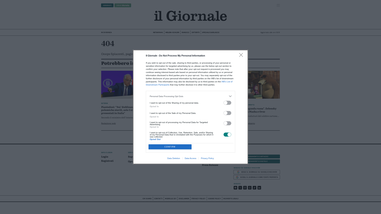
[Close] (242, 56)
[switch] (227, 103)
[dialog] (190, 107)
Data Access (190, 158)
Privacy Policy (207, 158)
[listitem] (190, 96)
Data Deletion (173, 158)
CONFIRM (169, 147)
